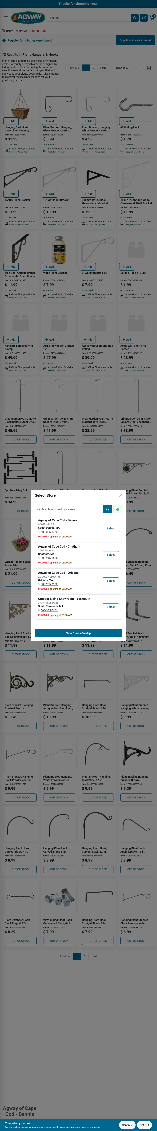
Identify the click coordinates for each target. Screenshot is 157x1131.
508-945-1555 (49, 557)
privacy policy (93, 1127)
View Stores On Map (78, 633)
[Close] (120, 495)
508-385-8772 (49, 531)
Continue (127, 1125)
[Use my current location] (117, 509)
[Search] (107, 509)
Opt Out (144, 1125)
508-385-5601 (49, 610)
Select (111, 528)
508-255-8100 (49, 584)
